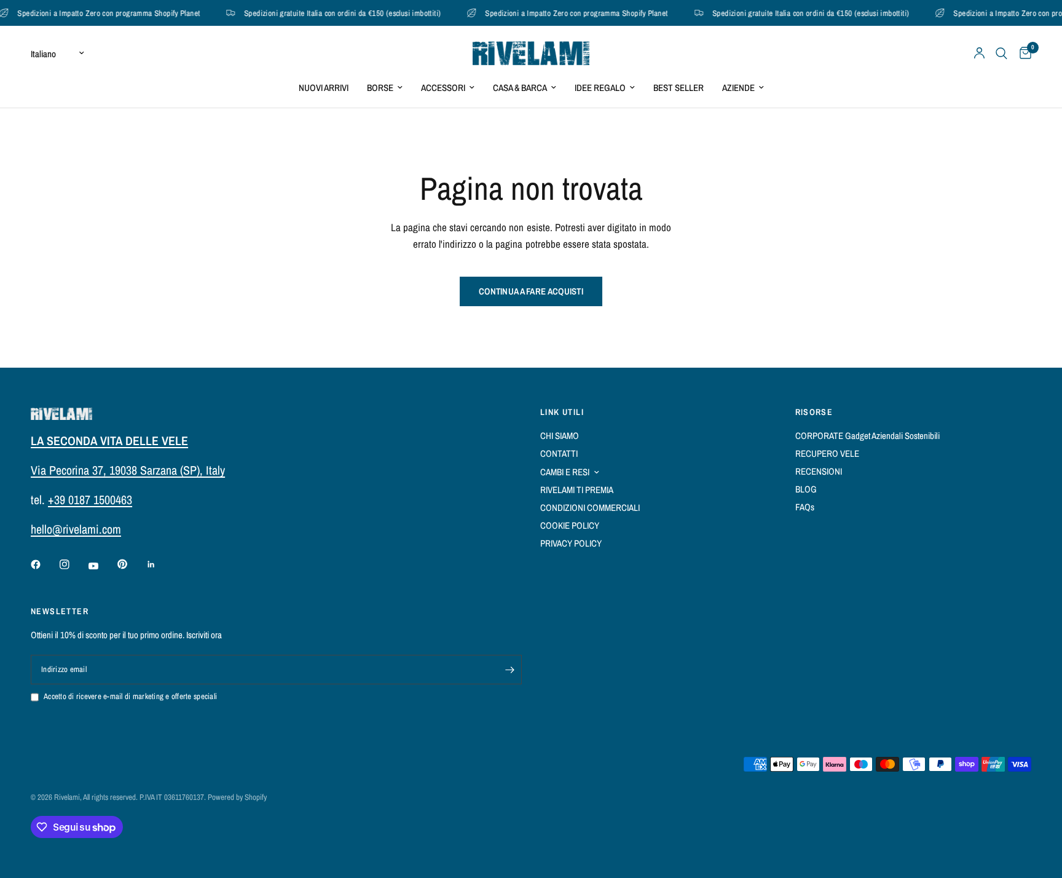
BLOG (806, 489)
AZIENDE (738, 87)
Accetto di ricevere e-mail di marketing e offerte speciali (130, 696)
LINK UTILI (562, 412)
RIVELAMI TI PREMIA (576, 489)
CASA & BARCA (520, 87)
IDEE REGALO (600, 87)
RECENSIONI (818, 471)
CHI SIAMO (559, 435)
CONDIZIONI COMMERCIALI (590, 507)
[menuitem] (323, 87)
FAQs (804, 506)
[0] (1022, 53)
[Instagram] (73, 564)
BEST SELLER (678, 87)
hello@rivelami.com (76, 529)
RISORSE (814, 412)
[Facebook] (44, 564)
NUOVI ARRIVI (323, 87)
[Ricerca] (1001, 53)
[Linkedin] (159, 564)
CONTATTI (559, 453)
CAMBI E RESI (564, 471)
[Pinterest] (130, 563)
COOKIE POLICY (569, 525)
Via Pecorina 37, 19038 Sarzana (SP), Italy (128, 470)
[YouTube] (102, 565)
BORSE (380, 87)
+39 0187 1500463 (90, 499)
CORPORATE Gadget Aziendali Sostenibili (867, 435)
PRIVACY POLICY (571, 543)
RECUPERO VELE (827, 453)
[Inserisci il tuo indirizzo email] (509, 669)
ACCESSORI (443, 87)
